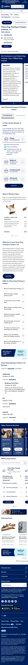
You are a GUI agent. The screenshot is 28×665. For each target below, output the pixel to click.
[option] (12, 82)
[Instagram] (12, 601)
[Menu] (2, 6)
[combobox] (14, 463)
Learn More (6, 452)
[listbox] (14, 82)
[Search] (22, 6)
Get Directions (8, 42)
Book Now (6, 46)
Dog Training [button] (7, 22)
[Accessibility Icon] (3, 631)
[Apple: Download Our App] (6, 608)
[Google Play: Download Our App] (16, 608)
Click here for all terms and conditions (8, 658)
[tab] (7, 115)
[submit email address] (24, 585)
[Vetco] (3, 615)
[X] (6, 601)
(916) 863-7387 (6, 480)
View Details (8, 502)
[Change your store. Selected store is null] (2, 10)
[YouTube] (15, 601)
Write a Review (5, 32)
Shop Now (6, 231)
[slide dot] (13, 103)
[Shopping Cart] (26, 6)
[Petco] (7, 6)
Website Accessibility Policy (9, 627)
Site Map (18, 624)
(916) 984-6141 (8, 35)
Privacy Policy (14, 597)
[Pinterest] (9, 601)
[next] (24, 419)
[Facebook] (2, 601)
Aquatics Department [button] (20, 22)
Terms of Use (8, 596)
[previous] (4, 419)
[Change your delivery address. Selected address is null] (24, 10)
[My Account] (24, 6)
